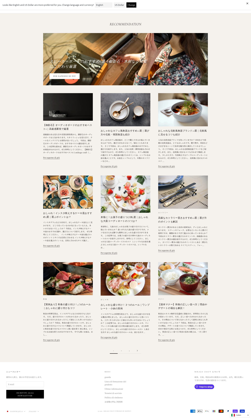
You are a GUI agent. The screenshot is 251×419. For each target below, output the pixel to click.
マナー (161, 299)
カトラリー (163, 213)
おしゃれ (105, 299)
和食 (45, 299)
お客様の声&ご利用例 (113, 401)
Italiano (32, 411)
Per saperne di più (64, 76)
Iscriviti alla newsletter (25, 394)
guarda (108, 377)
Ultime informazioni (114, 389)
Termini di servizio (113, 393)
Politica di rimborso (114, 397)
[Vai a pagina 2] (137, 351)
